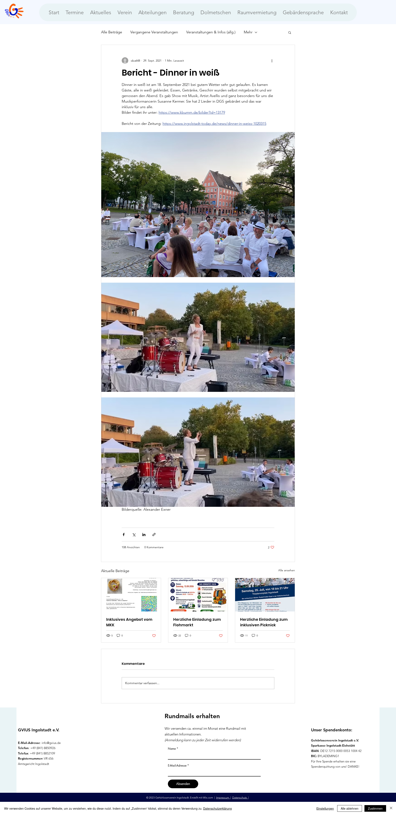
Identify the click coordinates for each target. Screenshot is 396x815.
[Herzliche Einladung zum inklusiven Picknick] (265, 594)
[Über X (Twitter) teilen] (134, 534)
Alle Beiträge (111, 32)
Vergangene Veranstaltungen (154, 32)
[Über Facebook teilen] (124, 534)
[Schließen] (391, 808)
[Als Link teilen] (154, 534)
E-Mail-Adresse (177, 765)
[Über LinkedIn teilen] (144, 534)
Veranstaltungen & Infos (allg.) (211, 32)
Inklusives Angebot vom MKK (129, 622)
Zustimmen (375, 808)
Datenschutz (240, 797)
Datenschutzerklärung (217, 808)
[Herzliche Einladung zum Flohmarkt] (198, 594)
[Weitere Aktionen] (271, 60)
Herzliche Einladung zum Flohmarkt (197, 622)
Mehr (248, 32)
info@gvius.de (51, 743)
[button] (290, 32)
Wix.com (208, 797)
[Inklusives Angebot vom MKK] (131, 594)
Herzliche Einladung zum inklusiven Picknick (264, 622)
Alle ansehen (286, 570)
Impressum (223, 797)
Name (172, 748)
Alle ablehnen (349, 808)
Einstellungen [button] (325, 808)
